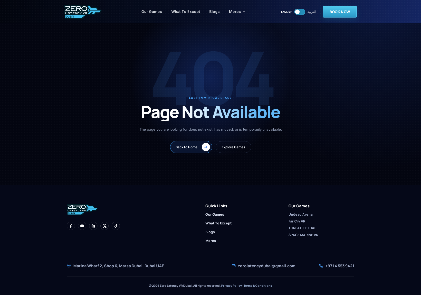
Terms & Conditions (258, 286)
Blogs (214, 11)
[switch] (299, 12)
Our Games (151, 11)
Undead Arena (300, 214)
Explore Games (233, 147)
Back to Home (192, 147)
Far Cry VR (296, 221)
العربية (311, 11)
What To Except (185, 11)
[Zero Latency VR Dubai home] (85, 11)
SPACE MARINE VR (303, 234)
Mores (235, 11)
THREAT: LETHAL (302, 228)
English (286, 11)
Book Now (340, 11)
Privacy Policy (231, 286)
